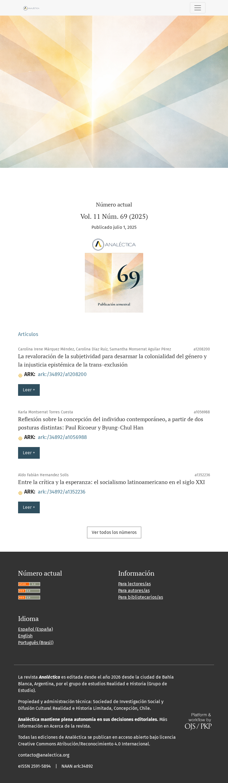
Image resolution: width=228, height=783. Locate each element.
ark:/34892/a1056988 (62, 437)
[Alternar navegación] (197, 7)
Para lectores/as (134, 583)
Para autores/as (134, 590)
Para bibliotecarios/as (140, 597)
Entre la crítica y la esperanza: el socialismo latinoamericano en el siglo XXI (111, 482)
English (25, 636)
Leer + (29, 389)
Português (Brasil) (35, 642)
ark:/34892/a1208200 (62, 374)
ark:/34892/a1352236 (61, 492)
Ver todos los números (114, 532)
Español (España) (35, 629)
